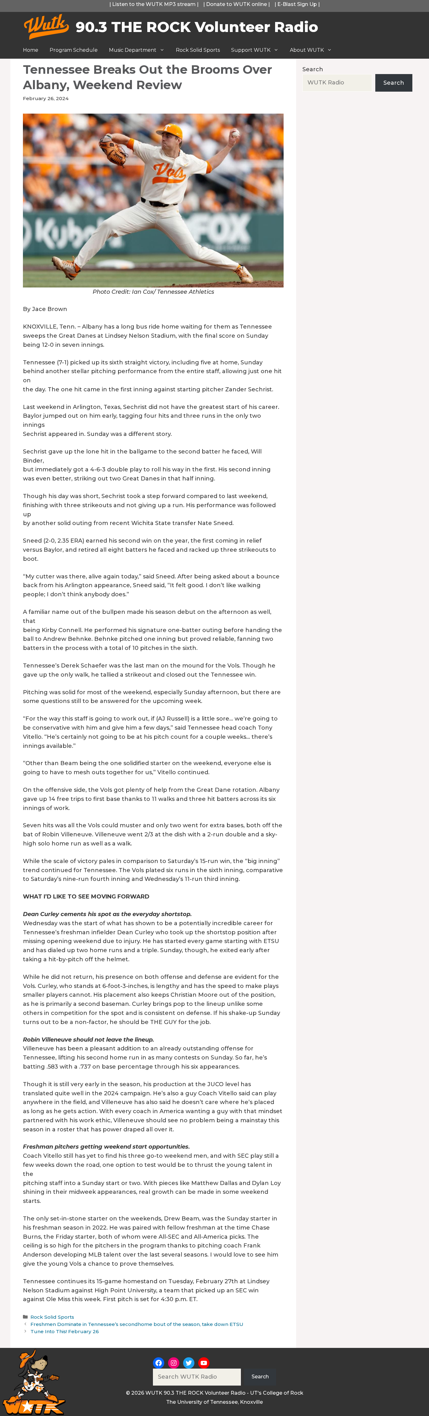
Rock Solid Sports (198, 50)
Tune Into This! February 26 (64, 1331)
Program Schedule (74, 50)
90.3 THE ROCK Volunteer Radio (197, 27)
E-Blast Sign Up (297, 4)
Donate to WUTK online (236, 4)
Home (30, 50)
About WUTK (307, 50)
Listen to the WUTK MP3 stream (154, 4)
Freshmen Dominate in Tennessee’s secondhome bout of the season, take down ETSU (136, 1324)
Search (312, 69)
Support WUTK (250, 50)
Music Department (132, 50)
